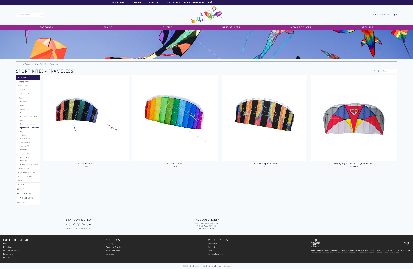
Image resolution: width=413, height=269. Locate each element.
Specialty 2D (24, 146)
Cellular (22, 120)
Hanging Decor (23, 82)
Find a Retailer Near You (196, 2)
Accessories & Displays (26, 172)
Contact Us (110, 254)
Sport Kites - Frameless (29, 128)
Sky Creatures (25, 139)
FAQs (5, 243)
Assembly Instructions (11, 250)
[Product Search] (40, 15)
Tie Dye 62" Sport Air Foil (264, 163)
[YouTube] (83, 225)
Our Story (109, 243)
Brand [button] (108, 27)
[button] (385, 15)
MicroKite (23, 161)
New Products (25, 198)
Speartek (227, 266)
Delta (22, 105)
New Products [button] (301, 27)
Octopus (23, 135)
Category (28, 64)
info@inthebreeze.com (209, 223)
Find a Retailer (8, 247)
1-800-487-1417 (210, 226)
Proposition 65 (9, 257)
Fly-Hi (22, 113)
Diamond (23, 102)
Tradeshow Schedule (114, 247)
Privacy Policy (8, 254)
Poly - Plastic (24, 157)
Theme (20, 189)
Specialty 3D (24, 150)
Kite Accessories (24, 168)
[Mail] (88, 225)
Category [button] (46, 27)
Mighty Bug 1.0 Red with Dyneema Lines (354, 163)
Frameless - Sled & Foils (29, 116)
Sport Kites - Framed (27, 124)
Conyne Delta (25, 109)
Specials (21, 202)
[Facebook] (68, 225)
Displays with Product (25, 94)
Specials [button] (367, 27)
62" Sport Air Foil (175, 163)
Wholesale (212, 250)
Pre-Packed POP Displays (29, 164)
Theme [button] (167, 27)
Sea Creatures (25, 142)
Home (20, 64)
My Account (212, 243)
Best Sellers (24, 193)
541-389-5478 (208, 228)
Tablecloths (22, 180)
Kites (36, 64)
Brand (20, 185)
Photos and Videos (113, 250)
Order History (213, 247)
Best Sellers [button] (231, 27)
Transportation (25, 153)
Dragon (22, 131)
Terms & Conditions (215, 254)
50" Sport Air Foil (86, 163)
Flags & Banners (24, 90)
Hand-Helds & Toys (25, 176)
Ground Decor (23, 86)
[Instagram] (73, 225)
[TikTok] (78, 225)
